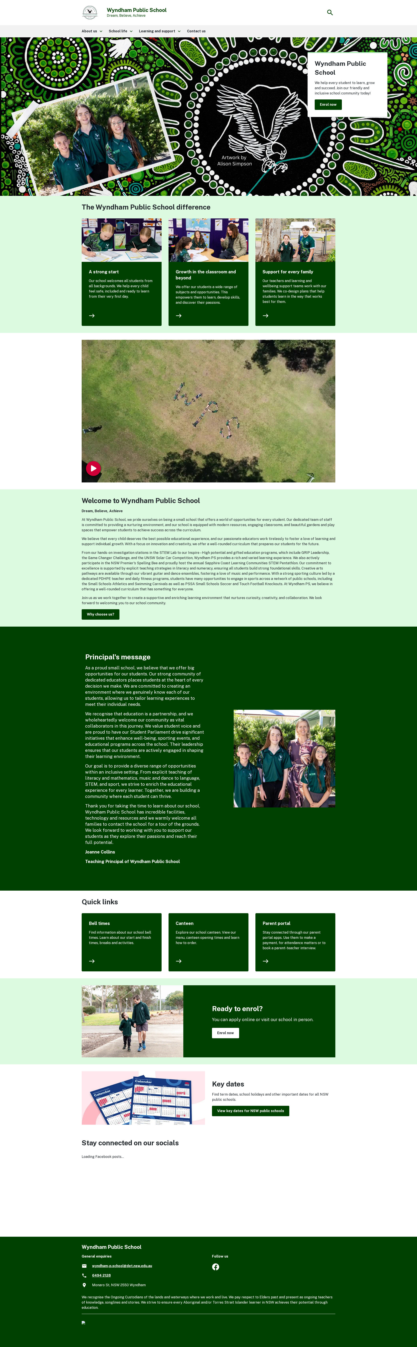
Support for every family (288, 271)
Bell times (99, 923)
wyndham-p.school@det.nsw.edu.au (122, 1266)
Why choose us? (100, 614)
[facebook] (215, 1269)
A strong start (104, 271)
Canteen (185, 923)
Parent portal (276, 923)
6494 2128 (101, 1275)
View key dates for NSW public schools (250, 1111)
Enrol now (328, 104)
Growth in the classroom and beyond (206, 275)
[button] (91, 31)
